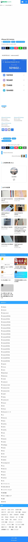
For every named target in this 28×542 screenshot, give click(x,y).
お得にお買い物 (6, 487)
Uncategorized (6, 463)
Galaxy (4, 397)
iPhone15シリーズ (7, 412)
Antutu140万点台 (6, 331)
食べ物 (4, 501)
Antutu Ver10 (5, 313)
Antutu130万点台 (6, 328)
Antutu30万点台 (6, 343)
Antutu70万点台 (6, 355)
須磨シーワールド (14, 529)
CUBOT (4, 394)
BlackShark (5, 373)
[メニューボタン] (26, 2)
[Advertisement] (14, 22)
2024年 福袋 (18, 509)
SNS (4, 454)
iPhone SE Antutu (5, 117)
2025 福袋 (17, 512)
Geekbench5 (5, 400)
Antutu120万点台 (6, 325)
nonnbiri (14, 176)
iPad (4, 406)
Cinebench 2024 (6, 385)
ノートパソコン (18, 522)
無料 (16, 527)
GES (2, 517)
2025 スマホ (11, 512)
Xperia (4, 474)
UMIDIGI (4, 460)
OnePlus (4, 424)
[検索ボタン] (22, 2)
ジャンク (20, 519)
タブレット (11, 522)
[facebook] (12, 538)
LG (3, 415)
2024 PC (3, 509)
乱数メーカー (4, 527)
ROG (4, 451)
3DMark (4, 307)
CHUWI (4, 379)
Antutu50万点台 (7, 41)
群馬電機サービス (5, 529)
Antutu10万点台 (6, 319)
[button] (3, 48)
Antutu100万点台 (6, 316)
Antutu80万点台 (6, 358)
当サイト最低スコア (7, 495)
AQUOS (4, 364)
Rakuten (4, 439)
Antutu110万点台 (6, 322)
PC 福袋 (21, 517)
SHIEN (6, 519)
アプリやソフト (6, 484)
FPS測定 (22, 514)
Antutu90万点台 (6, 361)
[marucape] (6, 2)
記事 (4, 499)
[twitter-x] (14, 538)
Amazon (4, 310)
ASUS (4, 370)
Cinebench (5, 382)
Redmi (4, 448)
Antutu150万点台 (6, 334)
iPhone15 (12, 517)
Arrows (4, 367)
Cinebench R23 (6, 391)
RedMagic (5, 445)
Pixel (4, 433)
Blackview (5, 376)
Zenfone (5, 478)
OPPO (4, 427)
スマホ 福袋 (4, 522)
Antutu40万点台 (6, 346)
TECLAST (5, 457)
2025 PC (3, 512)
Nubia (4, 421)
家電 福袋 (11, 527)
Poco (4, 436)
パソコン (3, 524)
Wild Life (5, 469)
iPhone (13, 41)
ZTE (3, 481)
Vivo (4, 466)
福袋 (20, 527)
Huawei (4, 403)
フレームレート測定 (19, 524)
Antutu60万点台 (6, 352)
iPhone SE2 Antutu (19, 117)
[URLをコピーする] (25, 48)
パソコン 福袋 (10, 524)
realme (4, 442)
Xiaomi (4, 472)
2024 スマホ (11, 509)
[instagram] (16, 538)
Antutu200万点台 (6, 337)
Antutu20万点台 (6, 340)
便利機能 (5, 493)
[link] (14, 180)
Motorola (5, 418)
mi (16, 517)
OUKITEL (5, 430)
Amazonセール (4, 514)
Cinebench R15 (6, 388)
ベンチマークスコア (20, 41)
